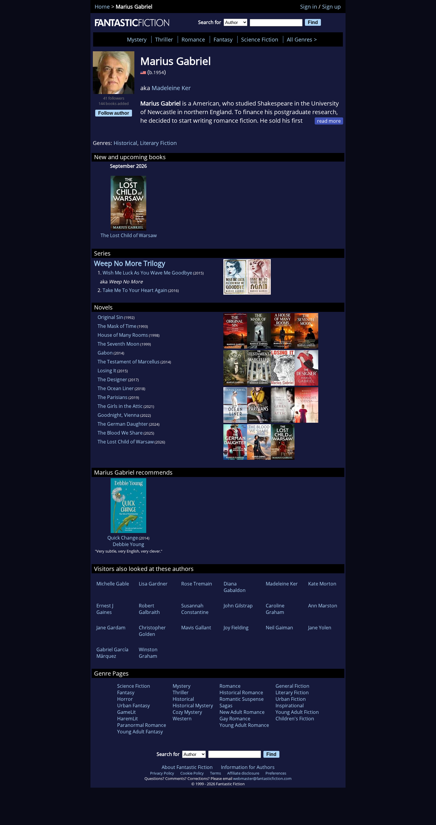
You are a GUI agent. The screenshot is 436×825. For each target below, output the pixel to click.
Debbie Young (128, 544)
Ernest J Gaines (104, 608)
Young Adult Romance (244, 725)
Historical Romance (241, 692)
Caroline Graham (275, 608)
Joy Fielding (236, 627)
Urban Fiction (291, 699)
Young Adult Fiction (297, 712)
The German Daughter (123, 424)
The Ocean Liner (116, 388)
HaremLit (127, 718)
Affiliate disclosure (243, 773)
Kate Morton (322, 583)
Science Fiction (259, 39)
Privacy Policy (162, 773)
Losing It (107, 370)
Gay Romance (234, 718)
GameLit (126, 712)
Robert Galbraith (149, 608)
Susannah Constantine (195, 608)
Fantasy (223, 39)
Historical (125, 142)
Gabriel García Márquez (112, 652)
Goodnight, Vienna (118, 415)
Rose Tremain (196, 583)
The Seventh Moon (118, 344)
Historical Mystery (193, 705)
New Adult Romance (242, 712)
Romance (193, 39)
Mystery (137, 39)
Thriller (164, 39)
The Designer (112, 379)
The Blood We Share (120, 433)
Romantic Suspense (241, 699)
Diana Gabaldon (235, 586)
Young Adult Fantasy (140, 731)
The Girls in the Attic (120, 406)
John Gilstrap (238, 605)
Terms (215, 773)
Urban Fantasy (133, 705)
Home (102, 6)
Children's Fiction (295, 718)
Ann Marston (322, 605)
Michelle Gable (112, 583)
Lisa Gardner (153, 583)
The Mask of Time (117, 326)
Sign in (308, 6)
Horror (125, 699)
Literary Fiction (158, 142)
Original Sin (110, 317)
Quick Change (122, 537)
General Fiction (292, 686)
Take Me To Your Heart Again (135, 290)
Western (182, 718)
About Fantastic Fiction (187, 767)
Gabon (105, 353)
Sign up (331, 6)
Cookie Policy (192, 773)
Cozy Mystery (187, 712)
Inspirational (290, 705)
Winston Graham (148, 652)
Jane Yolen (319, 627)
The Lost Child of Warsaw (129, 235)
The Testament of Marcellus (129, 361)
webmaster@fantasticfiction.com (262, 778)
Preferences (275, 773)
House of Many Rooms (123, 335)
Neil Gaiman (279, 627)
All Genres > (303, 39)
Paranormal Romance (141, 725)
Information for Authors (248, 767)
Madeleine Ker (171, 88)
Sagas (226, 705)
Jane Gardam (110, 627)
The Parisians (113, 397)
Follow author (113, 113)
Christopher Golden (152, 630)
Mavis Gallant (196, 627)
